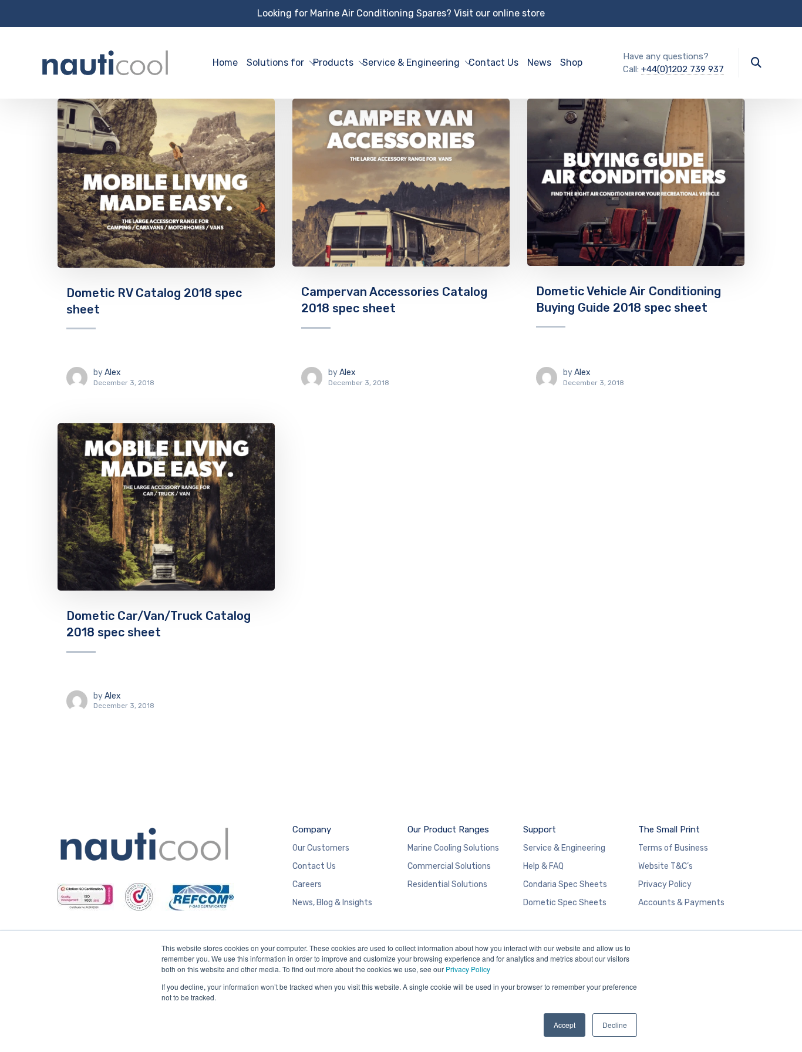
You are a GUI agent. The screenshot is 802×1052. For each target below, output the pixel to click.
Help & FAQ (543, 866)
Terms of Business (673, 848)
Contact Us (493, 62)
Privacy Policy (468, 969)
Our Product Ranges (448, 829)
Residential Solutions (447, 884)
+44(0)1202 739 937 (682, 69)
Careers (307, 884)
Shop (571, 62)
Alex (113, 372)
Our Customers (320, 848)
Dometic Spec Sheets (564, 903)
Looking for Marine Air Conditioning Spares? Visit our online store (401, 13)
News (539, 62)
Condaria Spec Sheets (565, 884)
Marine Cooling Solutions (453, 848)
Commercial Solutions (449, 866)
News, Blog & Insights (332, 903)
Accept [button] (564, 1025)
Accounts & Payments (681, 903)
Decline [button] (614, 1025)
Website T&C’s (665, 866)
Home (225, 62)
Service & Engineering (564, 848)
